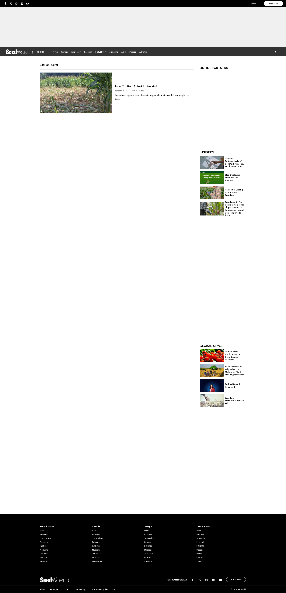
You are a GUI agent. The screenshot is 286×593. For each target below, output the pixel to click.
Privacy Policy (79, 589)
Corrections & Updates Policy (102, 589)
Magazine (113, 51)
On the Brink (97, 561)
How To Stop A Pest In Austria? (136, 86)
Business (64, 51)
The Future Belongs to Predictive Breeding (234, 192)
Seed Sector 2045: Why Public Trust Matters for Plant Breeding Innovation (234, 370)
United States (47, 526)
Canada (96, 526)
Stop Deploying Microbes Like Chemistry (232, 177)
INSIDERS (99, 51)
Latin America (203, 526)
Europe (148, 526)
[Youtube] (27, 3)
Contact (66, 589)
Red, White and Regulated (232, 385)
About (42, 589)
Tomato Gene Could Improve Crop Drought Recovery (232, 355)
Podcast (132, 51)
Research (88, 51)
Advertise (143, 51)
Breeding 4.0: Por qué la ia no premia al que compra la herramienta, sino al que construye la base (234, 209)
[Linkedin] (22, 3)
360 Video (44, 553)
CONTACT (253, 4)
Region (40, 51)
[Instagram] (16, 3)
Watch (123, 51)
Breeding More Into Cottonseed (234, 400)
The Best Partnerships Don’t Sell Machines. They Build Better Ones (234, 162)
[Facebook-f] (5, 3)
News (55, 51)
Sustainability (76, 51)
